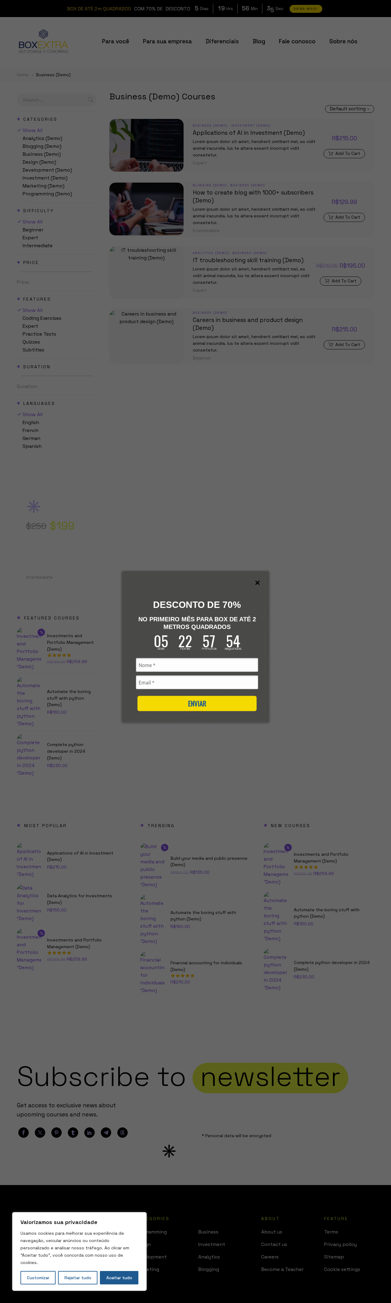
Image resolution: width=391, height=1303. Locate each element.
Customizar (38, 1277)
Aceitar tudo (119, 1277)
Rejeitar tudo (77, 1277)
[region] (79, 1251)
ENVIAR (197, 703)
